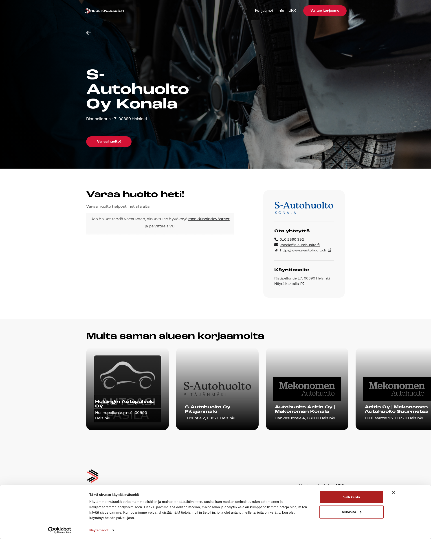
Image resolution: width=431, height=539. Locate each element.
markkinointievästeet (209, 219)
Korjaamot (264, 11)
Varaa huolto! (109, 141)
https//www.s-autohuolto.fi (303, 250)
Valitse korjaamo (324, 11)
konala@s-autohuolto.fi (300, 245)
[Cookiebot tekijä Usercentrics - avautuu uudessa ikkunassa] (59, 530)
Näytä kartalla (286, 284)
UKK (292, 11)
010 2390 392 (292, 240)
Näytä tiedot (98, 530)
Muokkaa (349, 512)
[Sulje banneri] (393, 492)
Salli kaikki (351, 497)
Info (281, 11)
